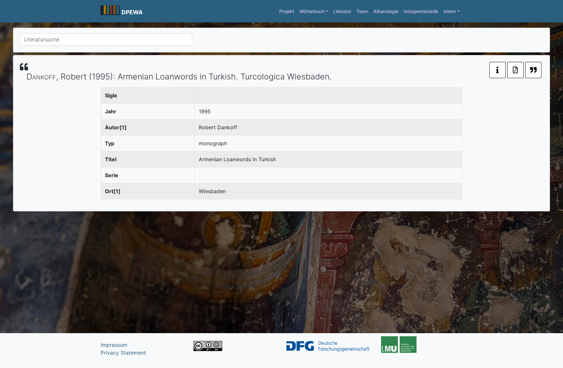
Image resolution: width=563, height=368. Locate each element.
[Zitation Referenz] (533, 70)
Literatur (342, 11)
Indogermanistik (421, 11)
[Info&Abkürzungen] (497, 70)
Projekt (286, 11)
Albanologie (385, 11)
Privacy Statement (123, 352)
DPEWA (132, 12)
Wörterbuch (312, 11)
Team (362, 11)
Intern (449, 11)
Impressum (114, 345)
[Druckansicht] (515, 70)
